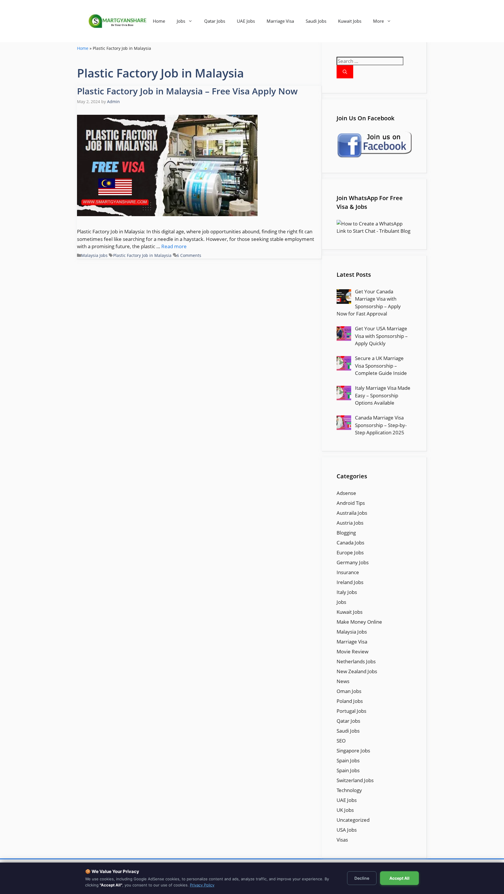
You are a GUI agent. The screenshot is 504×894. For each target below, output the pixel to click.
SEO (341, 740)
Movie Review (352, 651)
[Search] (345, 71)
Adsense (346, 493)
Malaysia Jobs (94, 255)
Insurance (348, 572)
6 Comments (189, 255)
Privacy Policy (202, 885)
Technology (349, 790)
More (378, 21)
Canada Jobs (350, 542)
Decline (361, 878)
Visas (342, 839)
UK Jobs (345, 810)
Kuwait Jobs (349, 21)
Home (159, 21)
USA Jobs (347, 829)
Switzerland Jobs (355, 780)
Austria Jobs (350, 522)
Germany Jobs (353, 562)
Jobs (181, 21)
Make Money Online (359, 621)
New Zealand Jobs (357, 671)
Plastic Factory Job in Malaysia (142, 255)
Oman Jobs (349, 691)
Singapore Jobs (353, 750)
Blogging (346, 532)
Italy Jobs (347, 592)
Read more (174, 246)
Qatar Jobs (214, 21)
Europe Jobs (350, 552)
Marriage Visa (280, 21)
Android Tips (351, 503)
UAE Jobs (246, 21)
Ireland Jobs (350, 582)
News (343, 681)
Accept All (399, 878)
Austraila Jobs (352, 512)
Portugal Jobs (351, 711)
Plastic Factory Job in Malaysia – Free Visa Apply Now (187, 91)
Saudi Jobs (316, 21)
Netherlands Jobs (356, 661)
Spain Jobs (348, 760)
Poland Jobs (350, 701)
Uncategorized (353, 820)
